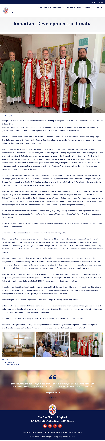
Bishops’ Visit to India (12, 364)
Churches (69, 8)
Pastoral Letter (10, 362)
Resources (87, 8)
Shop (101, 2)
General (7, 360)
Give (93, 2)
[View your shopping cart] (13, 13)
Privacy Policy (58, 437)
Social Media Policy (69, 437)
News (79, 8)
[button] (49, 397)
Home (40, 8)
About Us (47, 8)
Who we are (57, 8)
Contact (99, 8)
